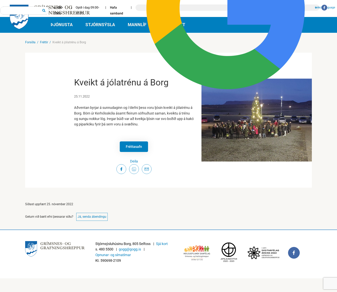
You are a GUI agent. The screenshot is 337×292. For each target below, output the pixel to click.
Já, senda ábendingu (92, 216)
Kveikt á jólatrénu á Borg (69, 42)
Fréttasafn (134, 147)
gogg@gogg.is (130, 249)
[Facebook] (324, 8)
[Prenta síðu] (134, 169)
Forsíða (30, 42)
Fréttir (44, 42)
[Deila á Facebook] (121, 169)
